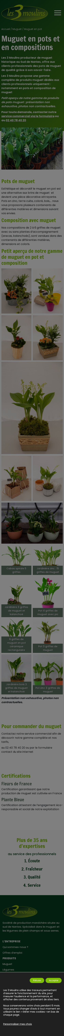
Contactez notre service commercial (26, 734)
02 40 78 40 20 (16, 120)
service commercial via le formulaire (27, 116)
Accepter (53, 980)
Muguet (17, 29)
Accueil (5, 29)
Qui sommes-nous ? (15, 947)
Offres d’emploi (12, 952)
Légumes (8, 969)
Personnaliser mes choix (17, 1024)
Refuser (37, 980)
